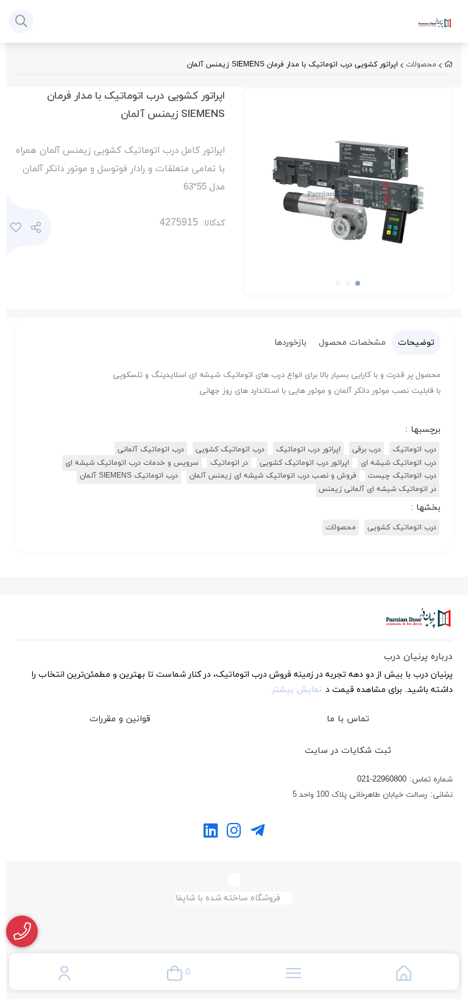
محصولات (421, 64)
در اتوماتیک (229, 463)
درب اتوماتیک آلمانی (151, 449)
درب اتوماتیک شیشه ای (398, 463)
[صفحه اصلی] (448, 64)
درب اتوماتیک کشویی (230, 449)
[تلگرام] (257, 832)
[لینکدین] (210, 832)
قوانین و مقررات (120, 719)
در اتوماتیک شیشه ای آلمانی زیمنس (377, 489)
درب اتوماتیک (414, 449)
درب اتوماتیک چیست (402, 476)
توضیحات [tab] (416, 342)
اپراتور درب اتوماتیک (308, 449)
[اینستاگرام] (234, 832)
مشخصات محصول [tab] (352, 342)
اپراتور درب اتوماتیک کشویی (304, 463)
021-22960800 (381, 779)
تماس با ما (348, 719)
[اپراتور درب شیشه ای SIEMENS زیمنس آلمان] (234, 624)
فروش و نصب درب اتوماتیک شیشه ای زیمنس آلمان (273, 476)
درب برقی (366, 449)
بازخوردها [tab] (290, 342)
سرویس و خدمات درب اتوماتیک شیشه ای (132, 463)
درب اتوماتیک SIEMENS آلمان (129, 476)
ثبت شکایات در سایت (348, 750)
